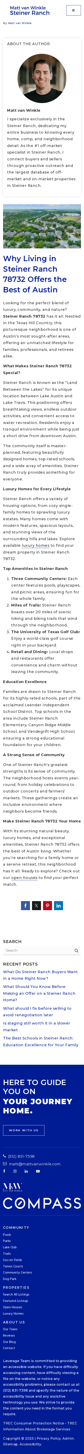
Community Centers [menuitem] (17, 1272)
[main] (42, 543)
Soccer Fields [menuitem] (12, 1260)
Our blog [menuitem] (9, 1342)
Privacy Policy (49, 1438)
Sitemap (10, 1444)
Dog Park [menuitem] (9, 1279)
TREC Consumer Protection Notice (33, 1423)
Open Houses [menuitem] (12, 1307)
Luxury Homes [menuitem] (13, 1313)
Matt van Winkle (20, 23)
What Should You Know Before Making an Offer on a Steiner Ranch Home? (39, 993)
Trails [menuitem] (7, 1253)
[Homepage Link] (30, 10)
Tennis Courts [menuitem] (13, 1266)
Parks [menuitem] (7, 1241)
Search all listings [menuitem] (16, 1294)
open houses (24, 877)
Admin (68, 1438)
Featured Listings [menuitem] (15, 1301)
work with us (24, 1130)
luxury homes (35, 545)
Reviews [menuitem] (9, 1335)
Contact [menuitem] (9, 1348)
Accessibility (30, 1444)
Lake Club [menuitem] (10, 1247)
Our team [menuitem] (10, 1329)
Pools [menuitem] (7, 1235)
